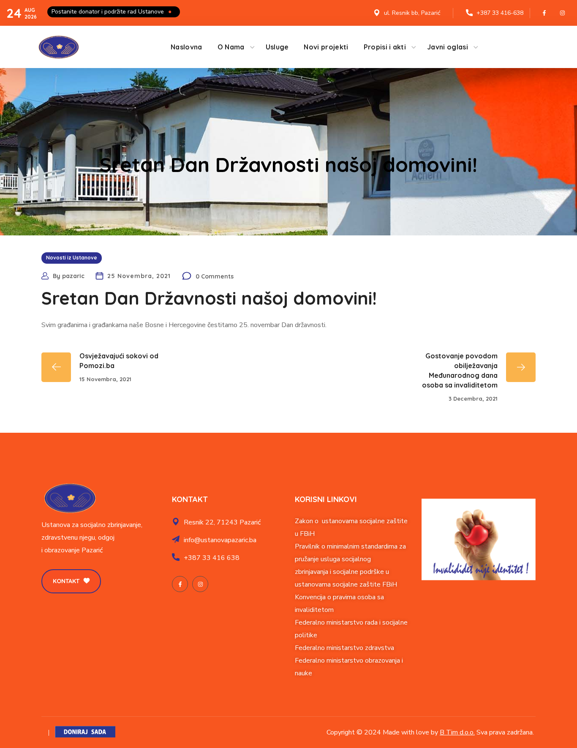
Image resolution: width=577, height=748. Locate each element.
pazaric (73, 276)
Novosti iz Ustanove (71, 257)
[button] (71, 581)
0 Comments (215, 276)
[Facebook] (544, 13)
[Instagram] (563, 13)
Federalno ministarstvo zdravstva (344, 647)
